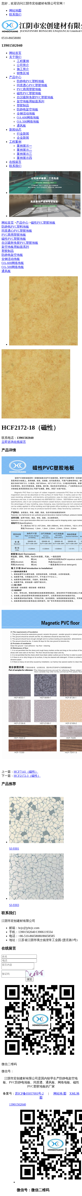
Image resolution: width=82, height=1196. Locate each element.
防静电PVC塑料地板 (30, 81)
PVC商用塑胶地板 (29, 89)
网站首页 (15, 53)
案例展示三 (24, 153)
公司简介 (23, 65)
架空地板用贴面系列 (30, 101)
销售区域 (23, 73)
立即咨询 (8, 441)
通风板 (21, 125)
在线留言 (15, 162)
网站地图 (15, 10)
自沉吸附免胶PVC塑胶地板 (35, 97)
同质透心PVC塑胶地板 (32, 85)
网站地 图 (59, 1093)
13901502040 (17, 1104)
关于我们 (15, 57)
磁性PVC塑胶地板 (29, 93)
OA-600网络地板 (28, 117)
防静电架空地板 (27, 109)
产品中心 (15, 77)
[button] (35, 973)
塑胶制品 (23, 105)
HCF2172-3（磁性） (27, 775)
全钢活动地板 (26, 113)
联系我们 (15, 14)
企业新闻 (23, 137)
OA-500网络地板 (28, 121)
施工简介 (23, 69)
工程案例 (23, 61)
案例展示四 (24, 157)
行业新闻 (23, 133)
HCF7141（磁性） (26, 771)
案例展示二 (24, 149)
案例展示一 (24, 145)
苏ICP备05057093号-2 (29, 1093)
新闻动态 (15, 129)
